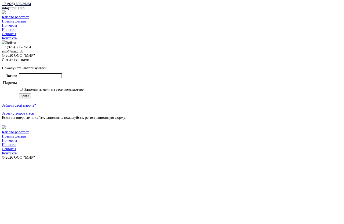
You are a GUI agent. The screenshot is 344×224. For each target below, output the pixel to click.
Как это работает (15, 17)
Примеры (9, 25)
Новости (9, 30)
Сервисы (9, 34)
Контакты (10, 38)
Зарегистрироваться (18, 113)
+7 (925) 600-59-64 (16, 4)
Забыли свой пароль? (19, 105)
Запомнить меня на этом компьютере (53, 89)
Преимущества (14, 21)
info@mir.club (13, 8)
